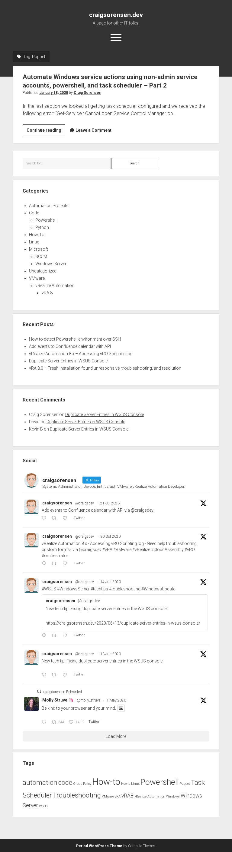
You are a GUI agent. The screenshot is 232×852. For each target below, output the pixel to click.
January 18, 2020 (53, 93)
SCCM (41, 256)
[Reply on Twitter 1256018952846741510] (45, 722)
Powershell (45, 220)
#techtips (99, 588)
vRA (118, 796)
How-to (106, 782)
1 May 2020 (116, 700)
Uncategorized (42, 271)
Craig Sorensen (87, 93)
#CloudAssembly (167, 549)
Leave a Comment (93, 130)
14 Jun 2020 (110, 582)
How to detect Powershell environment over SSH (75, 339)
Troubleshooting (77, 795)
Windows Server (50, 263)
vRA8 (127, 796)
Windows (173, 796)
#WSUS (49, 588)
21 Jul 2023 (110, 503)
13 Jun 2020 (110, 654)
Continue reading (46, 131)
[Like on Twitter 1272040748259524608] (66, 636)
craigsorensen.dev (116, 14)
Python (42, 227)
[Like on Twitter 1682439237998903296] (66, 518)
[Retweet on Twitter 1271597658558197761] (55, 675)
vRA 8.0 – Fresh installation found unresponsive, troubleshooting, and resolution (105, 368)
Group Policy (82, 784)
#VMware (122, 549)
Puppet (185, 784)
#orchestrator (55, 555)
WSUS (43, 806)
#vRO (190, 549)
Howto (125, 784)
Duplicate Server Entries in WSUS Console (68, 360)
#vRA (107, 549)
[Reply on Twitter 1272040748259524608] (45, 636)
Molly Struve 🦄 (57, 700)
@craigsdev (84, 503)
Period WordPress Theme (99, 846)
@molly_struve (88, 700)
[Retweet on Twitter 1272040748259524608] (55, 636)
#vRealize (141, 549)
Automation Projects (49, 205)
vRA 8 (47, 292)
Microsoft (38, 249)
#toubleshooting (124, 588)
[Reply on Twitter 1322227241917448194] (45, 564)
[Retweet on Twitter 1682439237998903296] (55, 518)
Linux (34, 241)
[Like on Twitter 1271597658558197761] (66, 675)
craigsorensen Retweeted (63, 692)
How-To (36, 234)
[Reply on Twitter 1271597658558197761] (45, 675)
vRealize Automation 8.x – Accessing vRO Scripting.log (81, 353)
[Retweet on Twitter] (39, 691)
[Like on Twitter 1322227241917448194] (66, 564)
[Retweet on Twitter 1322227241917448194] (55, 564)
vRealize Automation (54, 285)
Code (34, 212)
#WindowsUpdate (158, 588)
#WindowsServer (73, 588)
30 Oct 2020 (110, 536)
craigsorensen (57, 502)
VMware (37, 278)
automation (40, 782)
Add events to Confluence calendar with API (70, 346)
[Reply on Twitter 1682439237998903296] (45, 518)
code (65, 782)
